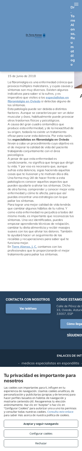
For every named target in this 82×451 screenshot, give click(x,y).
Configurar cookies (41, 433)
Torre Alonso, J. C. (24, 246)
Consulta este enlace (60, 412)
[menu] (76, 4)
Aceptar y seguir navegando (40, 424)
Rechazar (41, 443)
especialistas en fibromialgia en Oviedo (38, 99)
